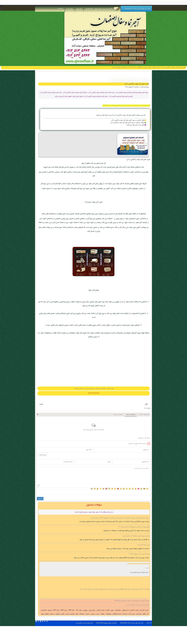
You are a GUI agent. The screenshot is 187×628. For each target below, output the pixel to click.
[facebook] (36, 621)
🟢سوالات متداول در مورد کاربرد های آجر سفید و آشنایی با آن (128, 122)
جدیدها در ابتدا (130, 414)
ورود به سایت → (42, 454)
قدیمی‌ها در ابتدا (144, 414)
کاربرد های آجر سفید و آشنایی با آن (138, 159)
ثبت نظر (40, 498)
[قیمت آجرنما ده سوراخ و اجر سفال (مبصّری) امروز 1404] (105, 64)
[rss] (42, 621)
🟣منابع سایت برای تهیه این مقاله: (136, 125)
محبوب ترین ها (118, 414)
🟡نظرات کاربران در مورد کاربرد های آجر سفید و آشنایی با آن (128, 120)
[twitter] (38, 621)
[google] (40, 621)
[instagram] (44, 621)
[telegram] (47, 621)
